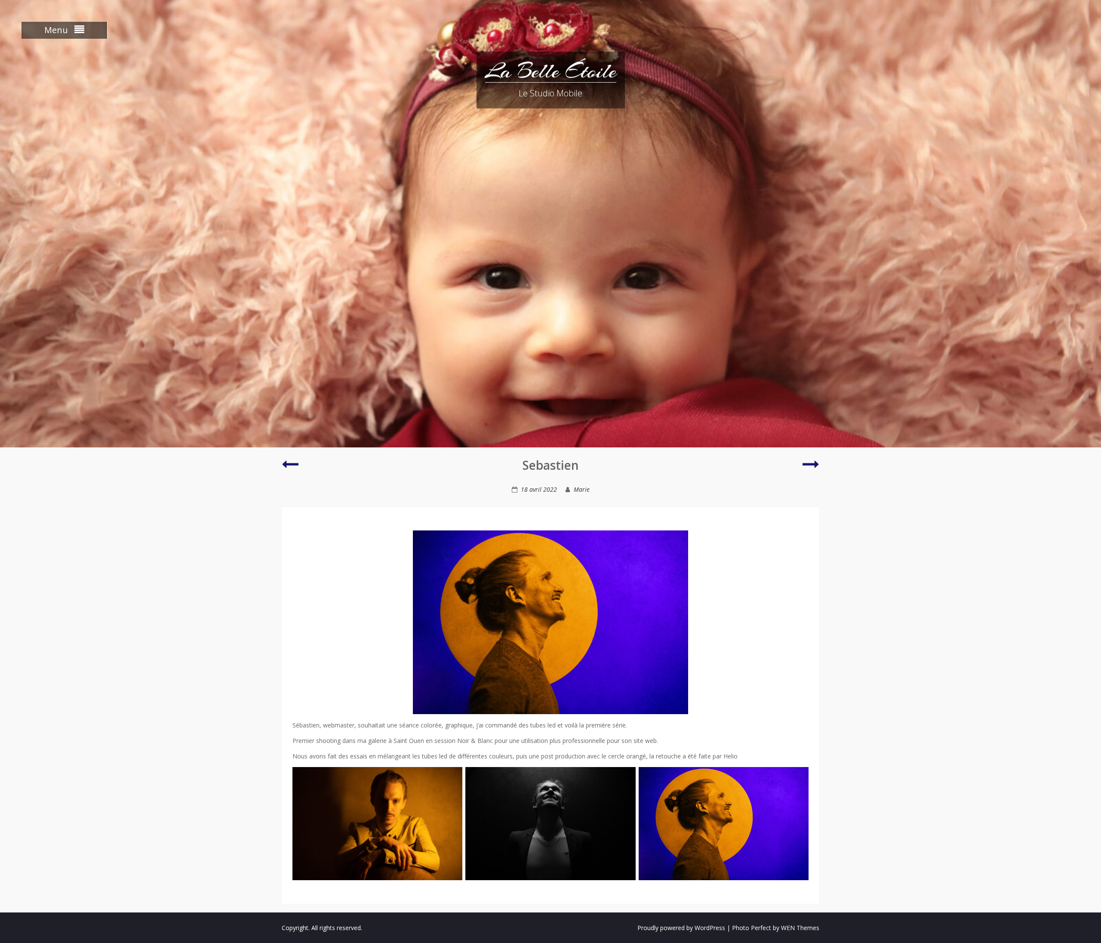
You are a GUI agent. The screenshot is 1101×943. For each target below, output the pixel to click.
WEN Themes (800, 928)
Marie (582, 489)
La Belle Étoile (550, 71)
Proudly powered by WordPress (681, 928)
